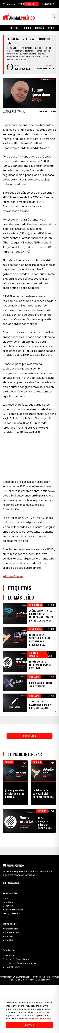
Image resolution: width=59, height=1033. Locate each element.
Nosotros (8, 901)
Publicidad (8, 955)
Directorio (8, 905)
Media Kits (13, 882)
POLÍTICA (14, 28)
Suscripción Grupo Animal (16, 959)
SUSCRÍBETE (31, 3)
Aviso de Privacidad (39, 1018)
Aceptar (29, 1025)
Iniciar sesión (48, 3)
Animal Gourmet (11, 932)
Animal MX (8, 940)
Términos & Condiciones (38, 979)
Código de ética (11, 913)
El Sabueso (8, 936)
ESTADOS (26, 28)
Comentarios (29, 736)
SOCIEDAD (39, 28)
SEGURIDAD (53, 28)
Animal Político (11, 928)
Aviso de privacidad (13, 909)
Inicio (6, 897)
